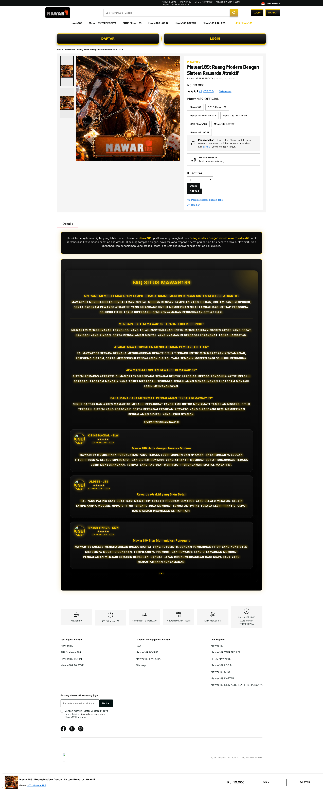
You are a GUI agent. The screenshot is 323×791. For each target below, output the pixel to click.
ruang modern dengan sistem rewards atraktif (219, 238)
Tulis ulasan (225, 91)
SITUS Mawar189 (203, 1)
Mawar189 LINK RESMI (228, 1)
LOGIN (215, 38)
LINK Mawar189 (212, 620)
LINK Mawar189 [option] (198, 123)
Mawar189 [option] (195, 107)
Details (67, 224)
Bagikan (195, 204)
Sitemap (141, 665)
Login (257, 12)
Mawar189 (185, 1)
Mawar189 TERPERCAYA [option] (203, 115)
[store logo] (57, 12)
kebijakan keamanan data (91, 713)
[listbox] (223, 120)
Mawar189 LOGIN (71, 658)
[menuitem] (76, 23)
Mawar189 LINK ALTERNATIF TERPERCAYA (246, 620)
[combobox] (170, 13)
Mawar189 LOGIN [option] (199, 132)
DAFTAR (108, 38)
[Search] (234, 12)
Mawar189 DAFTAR (72, 665)
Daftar (272, 12)
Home (60, 49)
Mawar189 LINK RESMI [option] (235, 115)
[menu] (161, 23)
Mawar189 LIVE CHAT (149, 658)
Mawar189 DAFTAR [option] (224, 123)
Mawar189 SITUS (221, 671)
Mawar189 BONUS (147, 652)
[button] (67, 71)
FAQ (138, 645)
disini (205, 146)
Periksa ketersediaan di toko (207, 199)
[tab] (67, 223)
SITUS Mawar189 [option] (217, 107)
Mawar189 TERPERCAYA (176, 4)
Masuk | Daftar (169, 1)
